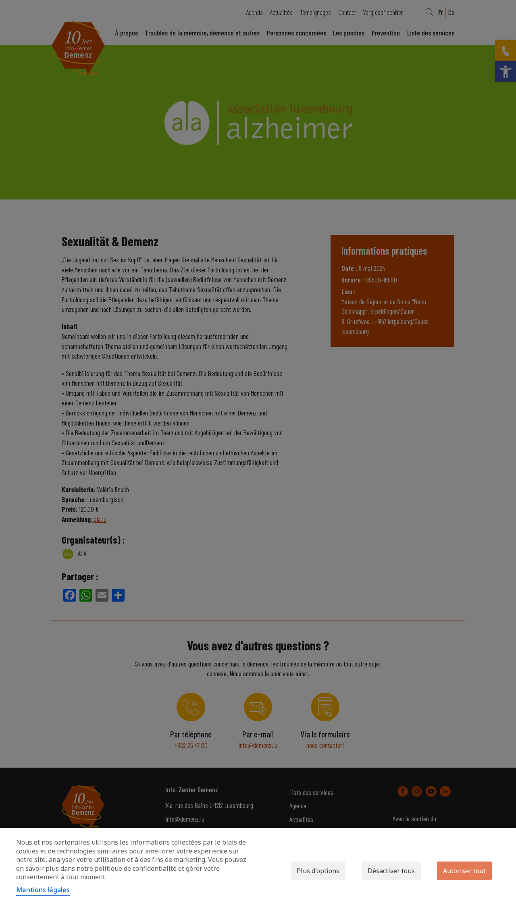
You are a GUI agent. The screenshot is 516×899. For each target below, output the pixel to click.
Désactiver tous (391, 870)
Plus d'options (318, 870)
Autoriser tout (464, 870)
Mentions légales (43, 889)
